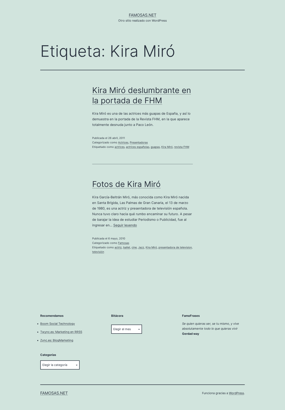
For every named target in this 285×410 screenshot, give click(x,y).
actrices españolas (137, 146)
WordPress (236, 393)
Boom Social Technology (57, 323)
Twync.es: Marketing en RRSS (61, 332)
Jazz (141, 247)
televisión (98, 251)
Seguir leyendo (125, 225)
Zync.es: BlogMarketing (56, 340)
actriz (118, 247)
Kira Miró (167, 146)
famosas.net (142, 15)
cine (134, 247)
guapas (155, 146)
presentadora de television (175, 247)
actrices (120, 146)
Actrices (123, 142)
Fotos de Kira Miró (126, 184)
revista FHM (181, 146)
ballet (126, 247)
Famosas (123, 243)
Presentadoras (139, 142)
